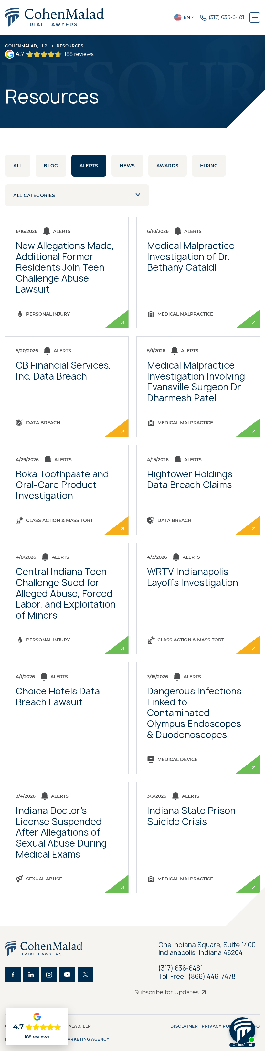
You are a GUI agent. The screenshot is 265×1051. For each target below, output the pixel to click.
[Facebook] (13, 974)
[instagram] (49, 974)
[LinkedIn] (31, 974)
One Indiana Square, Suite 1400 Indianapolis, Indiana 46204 (207, 949)
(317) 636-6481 (180, 968)
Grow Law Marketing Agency (73, 1039)
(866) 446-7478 (212, 977)
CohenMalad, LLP (26, 45)
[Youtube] (67, 974)
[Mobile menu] (254, 17)
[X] (85, 974)
